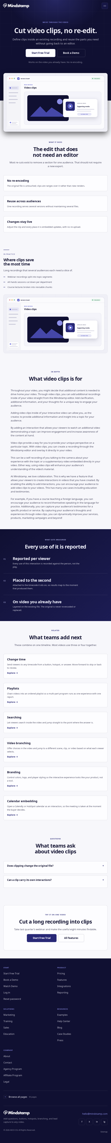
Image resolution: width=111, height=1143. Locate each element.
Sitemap (104, 1131)
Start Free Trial (40, 53)
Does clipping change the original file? (30, 865)
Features (62, 979)
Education (8, 1034)
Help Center (63, 1021)
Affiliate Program (12, 1075)
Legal (6, 1081)
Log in (6, 992)
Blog (59, 1027)
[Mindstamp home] (16, 6)
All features (71, 938)
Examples (62, 1014)
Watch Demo (10, 986)
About (6, 1056)
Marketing (9, 1014)
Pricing (61, 973)
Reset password (12, 999)
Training (7, 1021)
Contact (7, 1062)
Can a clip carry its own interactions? (29, 880)
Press (60, 1040)
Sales (6, 1027)
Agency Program (12, 1069)
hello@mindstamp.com (95, 1113)
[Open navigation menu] (105, 6)
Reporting (62, 992)
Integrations (64, 986)
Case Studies (64, 1034)
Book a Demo (71, 53)
